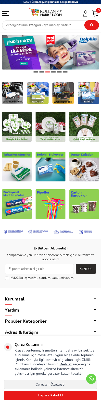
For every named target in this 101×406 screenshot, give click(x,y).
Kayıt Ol (86, 269)
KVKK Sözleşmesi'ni (24, 278)
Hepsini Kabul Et (50, 395)
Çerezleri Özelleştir (51, 384)
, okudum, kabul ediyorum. (42, 278)
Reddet (66, 364)
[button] (35, 71)
